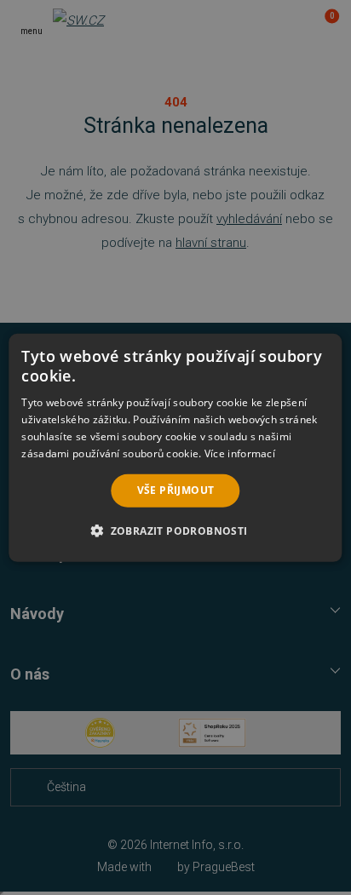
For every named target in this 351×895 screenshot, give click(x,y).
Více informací (239, 452)
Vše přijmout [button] (176, 490)
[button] (175, 530)
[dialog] (175, 447)
